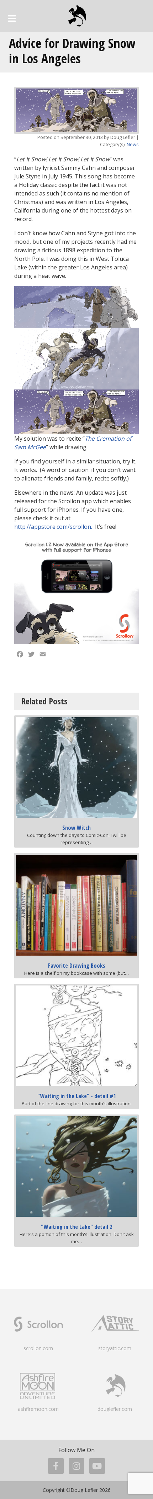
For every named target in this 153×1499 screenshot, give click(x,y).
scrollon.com (38, 1348)
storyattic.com (114, 1348)
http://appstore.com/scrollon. (53, 527)
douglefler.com (114, 1409)
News (133, 144)
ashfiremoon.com (38, 1409)
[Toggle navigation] (12, 18)
